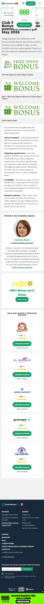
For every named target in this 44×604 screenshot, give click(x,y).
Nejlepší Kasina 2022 (10, 515)
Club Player (8, 15)
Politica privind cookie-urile (31, 519)
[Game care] (30, 589)
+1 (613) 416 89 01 (8, 557)
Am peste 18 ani (9, 573)
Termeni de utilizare (30, 528)
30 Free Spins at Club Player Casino (17, 75)
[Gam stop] (21, 589)
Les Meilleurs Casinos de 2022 (10, 519)
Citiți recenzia (22, 348)
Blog (4, 540)
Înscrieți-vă (27, 569)
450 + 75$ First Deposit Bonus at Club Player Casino (21, 98)
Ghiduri (5, 534)
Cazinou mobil (8, 543)
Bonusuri (6, 537)
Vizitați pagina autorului (22, 267)
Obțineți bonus (24, 25)
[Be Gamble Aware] (12, 589)
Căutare (31, 3)
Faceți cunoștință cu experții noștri (18, 546)
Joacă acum (22, 299)
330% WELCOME (9, 121)
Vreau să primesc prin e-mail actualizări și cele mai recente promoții (20, 577)
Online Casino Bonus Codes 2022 (10, 524)
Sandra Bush (22, 240)
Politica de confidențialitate (28, 524)
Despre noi (26, 515)
